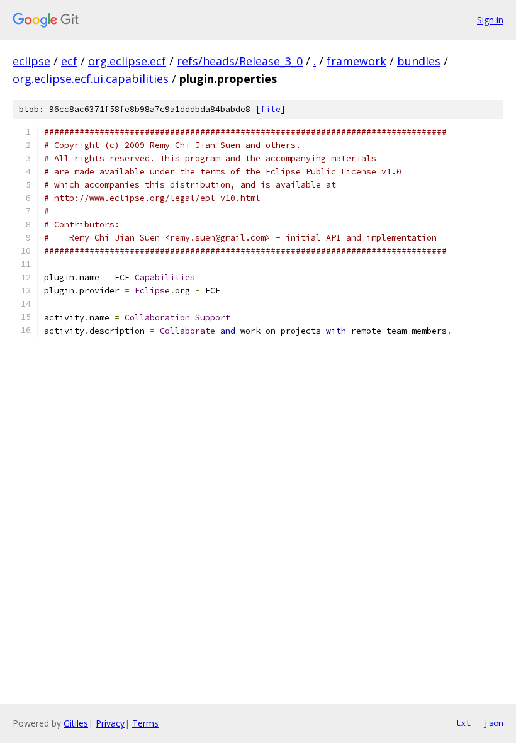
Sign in (490, 20)
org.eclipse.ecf (127, 61)
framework (356, 61)
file (271, 109)
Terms (145, 723)
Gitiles (76, 723)
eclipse (31, 61)
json (493, 723)
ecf (69, 61)
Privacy (110, 723)
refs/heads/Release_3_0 (240, 61)
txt (463, 723)
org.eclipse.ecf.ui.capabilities (91, 78)
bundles (418, 61)
